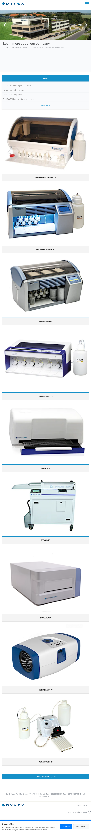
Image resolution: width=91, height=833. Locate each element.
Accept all (66, 827)
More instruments (46, 776)
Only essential (81, 827)
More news (45, 105)
